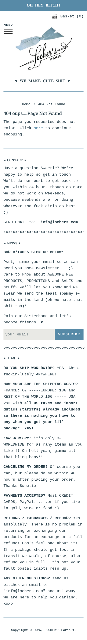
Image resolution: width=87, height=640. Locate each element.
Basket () (71, 16)
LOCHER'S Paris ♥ (59, 630)
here (38, 128)
